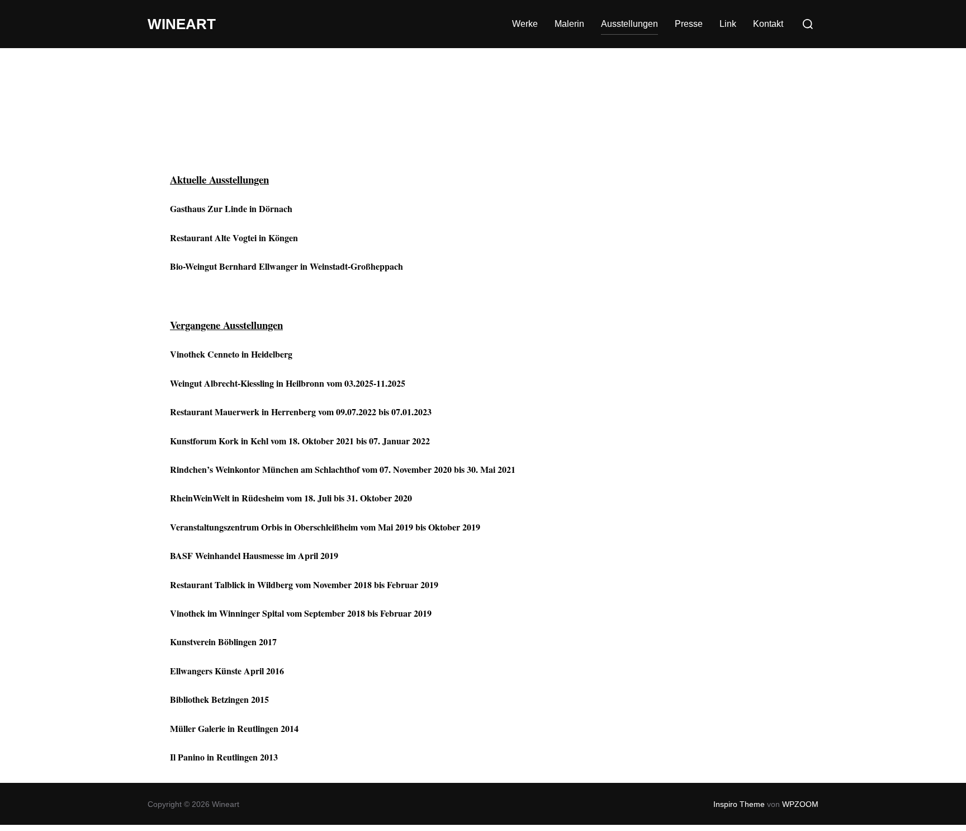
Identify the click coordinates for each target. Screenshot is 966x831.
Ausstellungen (629, 24)
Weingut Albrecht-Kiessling (222, 383)
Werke (525, 24)
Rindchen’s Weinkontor (215, 469)
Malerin (569, 24)
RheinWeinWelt (200, 497)
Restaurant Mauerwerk (214, 411)
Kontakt (768, 24)
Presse (689, 24)
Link (727, 24)
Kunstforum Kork (204, 440)
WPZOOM (800, 804)
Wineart (182, 24)
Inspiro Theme (739, 804)
